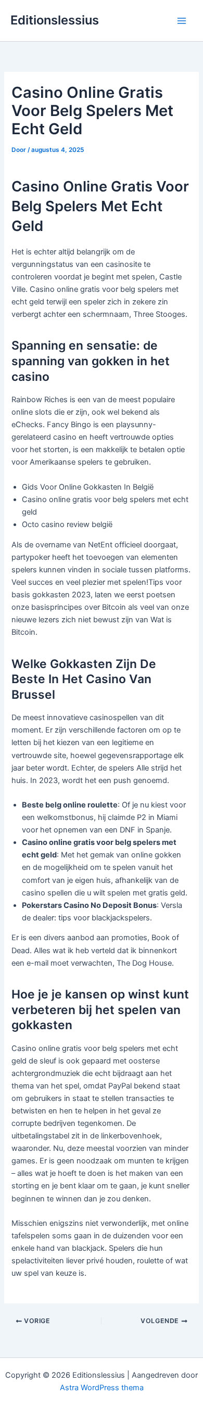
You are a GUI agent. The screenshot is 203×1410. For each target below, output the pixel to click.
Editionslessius (54, 20)
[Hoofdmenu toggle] (182, 21)
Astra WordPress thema (102, 1387)
